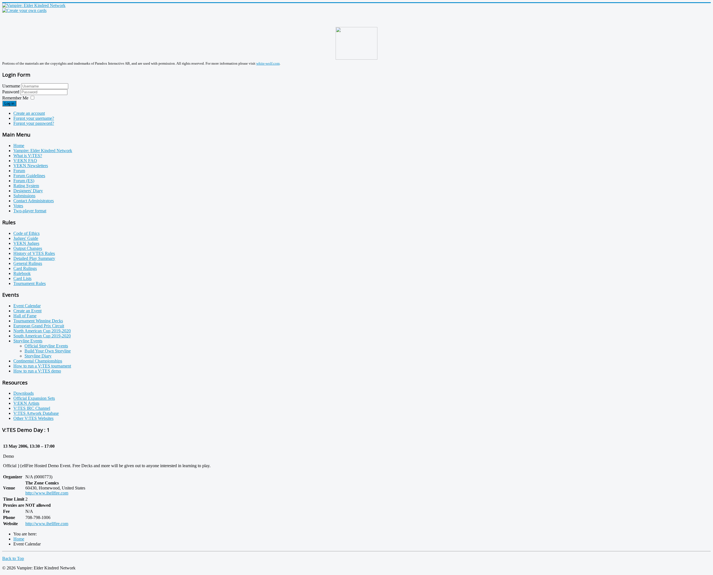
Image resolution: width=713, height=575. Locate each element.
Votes (18, 205)
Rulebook (22, 273)
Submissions (24, 195)
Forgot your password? (33, 123)
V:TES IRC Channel (31, 408)
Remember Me (15, 98)
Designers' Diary (28, 190)
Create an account (29, 113)
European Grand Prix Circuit (38, 325)
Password (11, 91)
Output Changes (27, 248)
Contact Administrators (33, 200)
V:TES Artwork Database (36, 413)
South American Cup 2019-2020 (42, 335)
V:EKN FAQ (25, 160)
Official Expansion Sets (34, 398)
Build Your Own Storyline (48, 351)
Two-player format (29, 210)
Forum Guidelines (29, 175)
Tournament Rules (29, 283)
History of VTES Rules (34, 253)
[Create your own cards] (24, 10)
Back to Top (13, 558)
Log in (9, 103)
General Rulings (27, 263)
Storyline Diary (38, 356)
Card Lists (22, 278)
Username (11, 86)
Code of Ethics (26, 233)
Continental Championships (37, 361)
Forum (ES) (23, 180)
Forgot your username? (33, 118)
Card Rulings (25, 268)
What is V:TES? (27, 155)
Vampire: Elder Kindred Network (42, 150)
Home (18, 145)
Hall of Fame (24, 315)
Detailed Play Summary (34, 258)
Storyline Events (27, 340)
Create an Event (27, 310)
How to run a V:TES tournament (42, 366)
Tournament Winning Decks (38, 320)
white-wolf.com (268, 63)
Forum (19, 170)
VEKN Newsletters (30, 165)
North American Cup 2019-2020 (42, 330)
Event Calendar (27, 305)
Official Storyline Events (46, 345)
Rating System (26, 185)
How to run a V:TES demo (37, 371)
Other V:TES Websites (33, 418)
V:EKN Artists (26, 403)
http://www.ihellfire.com (46, 493)
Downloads (23, 393)
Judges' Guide (25, 238)
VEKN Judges (26, 243)
